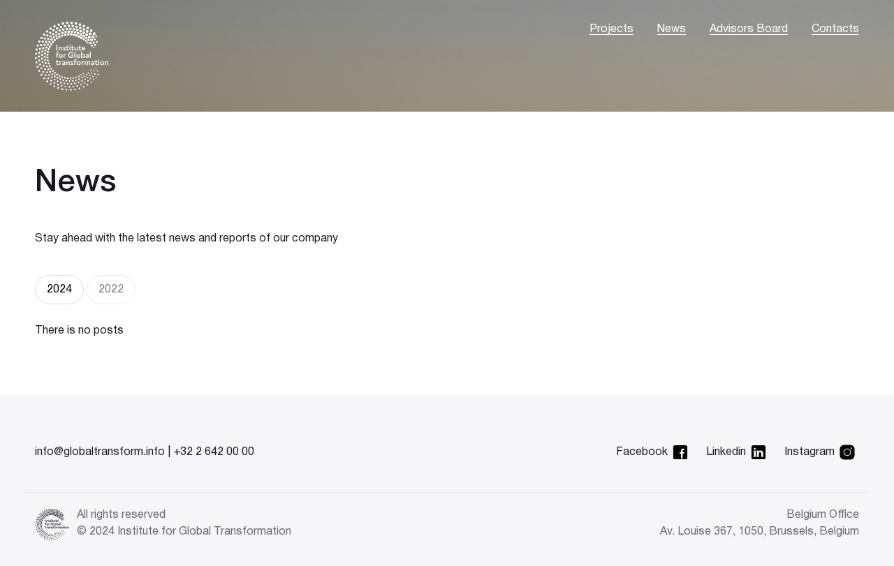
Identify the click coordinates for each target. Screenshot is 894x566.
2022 (111, 290)
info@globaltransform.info (100, 452)
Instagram (809, 452)
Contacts (835, 29)
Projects (611, 29)
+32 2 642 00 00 (213, 452)
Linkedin (726, 452)
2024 (59, 290)
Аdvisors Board (749, 29)
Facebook (642, 452)
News (671, 29)
